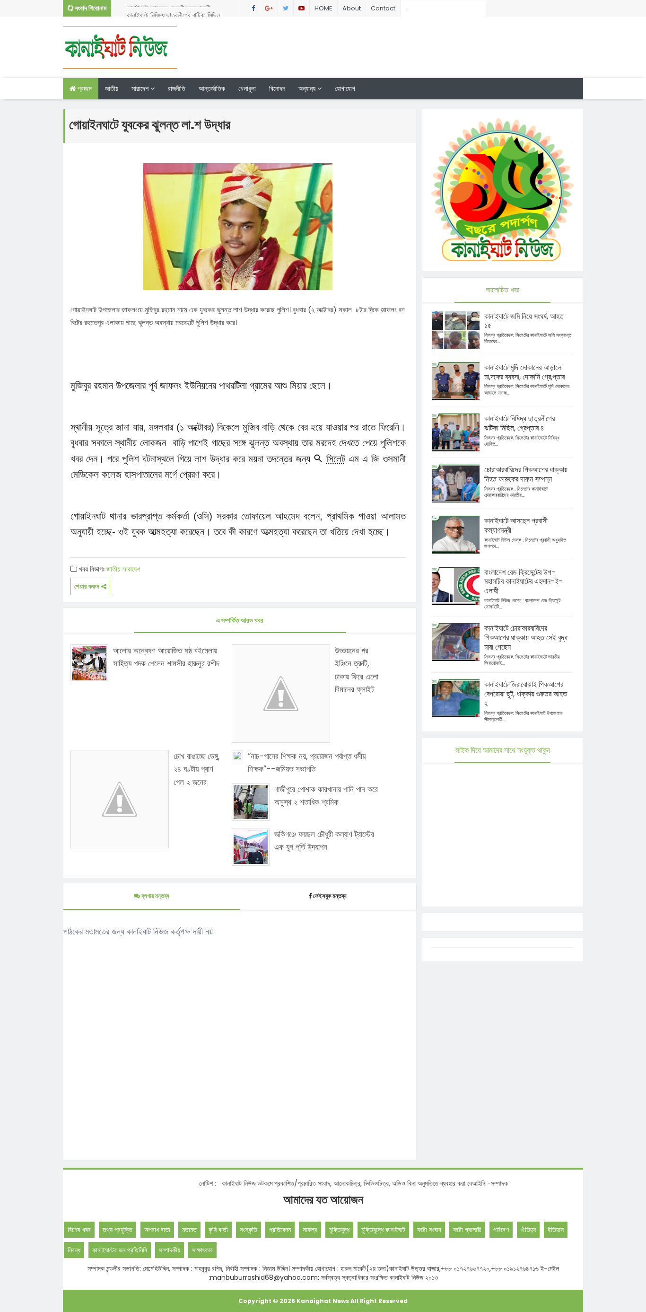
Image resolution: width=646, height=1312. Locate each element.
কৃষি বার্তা (218, 1229)
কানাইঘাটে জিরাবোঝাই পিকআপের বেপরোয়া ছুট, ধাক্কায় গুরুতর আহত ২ (525, 694)
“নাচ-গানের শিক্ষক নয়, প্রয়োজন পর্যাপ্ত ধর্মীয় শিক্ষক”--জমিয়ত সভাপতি (307, 762)
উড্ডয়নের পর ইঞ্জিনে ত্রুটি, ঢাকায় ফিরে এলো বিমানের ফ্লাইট (356, 670)
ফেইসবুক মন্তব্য (330, 895)
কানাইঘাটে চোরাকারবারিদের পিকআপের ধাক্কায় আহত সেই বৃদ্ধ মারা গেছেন (525, 637)
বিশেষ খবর (79, 1229)
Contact (383, 8)
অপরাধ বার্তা (157, 1229)
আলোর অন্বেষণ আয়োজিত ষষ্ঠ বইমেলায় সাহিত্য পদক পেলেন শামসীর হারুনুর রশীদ (166, 657)
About (351, 8)
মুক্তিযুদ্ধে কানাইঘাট (383, 1229)
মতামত (189, 1229)
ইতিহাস (556, 1229)
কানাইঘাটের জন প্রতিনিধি (119, 1250)
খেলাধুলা (247, 88)
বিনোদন (277, 88)
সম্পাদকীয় (169, 1250)
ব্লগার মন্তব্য (154, 895)
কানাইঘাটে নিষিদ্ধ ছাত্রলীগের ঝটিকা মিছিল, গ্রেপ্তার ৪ (174, 10)
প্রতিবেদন (280, 1229)
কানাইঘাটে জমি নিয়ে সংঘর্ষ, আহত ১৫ (524, 321)
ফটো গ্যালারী (467, 1229)
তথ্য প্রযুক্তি (117, 1229)
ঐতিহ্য (528, 1229)
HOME (323, 8)
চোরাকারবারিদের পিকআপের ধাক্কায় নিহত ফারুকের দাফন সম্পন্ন (525, 474)
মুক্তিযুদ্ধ (339, 1229)
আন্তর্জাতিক (212, 88)
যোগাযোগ (345, 88)
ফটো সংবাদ (429, 1229)
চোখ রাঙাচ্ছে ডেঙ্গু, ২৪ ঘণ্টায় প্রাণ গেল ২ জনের (196, 768)
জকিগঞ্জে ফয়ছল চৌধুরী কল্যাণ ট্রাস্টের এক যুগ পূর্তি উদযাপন (324, 840)
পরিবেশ (501, 1229)
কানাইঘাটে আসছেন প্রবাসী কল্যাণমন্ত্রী (516, 525)
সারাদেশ (140, 88)
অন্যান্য (307, 88)
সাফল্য (310, 1229)
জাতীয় (111, 88)
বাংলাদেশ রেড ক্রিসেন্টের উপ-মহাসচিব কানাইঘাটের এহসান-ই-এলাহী (523, 582)
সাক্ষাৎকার (202, 1250)
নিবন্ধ (74, 1250)
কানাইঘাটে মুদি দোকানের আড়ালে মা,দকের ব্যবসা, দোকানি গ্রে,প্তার (524, 372)
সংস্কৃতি (248, 1229)
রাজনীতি (176, 88)
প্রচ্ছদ (84, 88)
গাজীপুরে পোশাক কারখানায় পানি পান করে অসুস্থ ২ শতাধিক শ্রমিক (326, 796)
